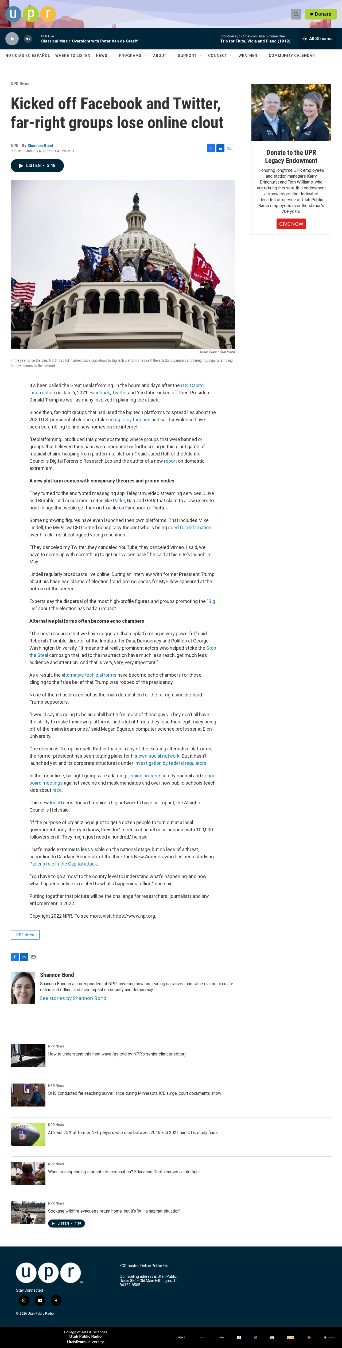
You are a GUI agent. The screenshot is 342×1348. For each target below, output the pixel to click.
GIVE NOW (291, 224)
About (159, 55)
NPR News (20, 83)
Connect (217, 55)
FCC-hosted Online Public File (144, 1266)
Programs (130, 55)
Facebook (100, 392)
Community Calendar (292, 55)
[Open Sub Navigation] (111, 55)
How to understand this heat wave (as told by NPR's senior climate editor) (117, 1054)
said (160, 554)
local (55, 802)
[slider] (36, 38)
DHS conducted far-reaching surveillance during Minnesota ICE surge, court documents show (134, 1093)
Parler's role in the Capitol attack (63, 864)
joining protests (145, 775)
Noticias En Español (27, 55)
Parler (119, 500)
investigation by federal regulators (170, 763)
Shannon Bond (40, 145)
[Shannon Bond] (23, 988)
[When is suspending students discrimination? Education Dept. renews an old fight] (28, 1173)
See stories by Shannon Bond (73, 998)
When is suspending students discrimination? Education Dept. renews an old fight (124, 1171)
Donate (323, 14)
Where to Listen (73, 55)
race (57, 790)
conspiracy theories (129, 419)
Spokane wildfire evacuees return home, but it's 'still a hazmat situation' (114, 1211)
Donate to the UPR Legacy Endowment (291, 157)
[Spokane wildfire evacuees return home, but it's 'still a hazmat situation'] (28, 1212)
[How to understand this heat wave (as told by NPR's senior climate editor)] (28, 1055)
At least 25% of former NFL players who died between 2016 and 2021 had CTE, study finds (133, 1132)
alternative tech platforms (89, 675)
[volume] (28, 39)
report (170, 461)
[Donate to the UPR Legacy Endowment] (291, 112)
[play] (12, 39)
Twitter (119, 392)
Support (187, 55)
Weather (248, 55)
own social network (159, 756)
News (101, 55)
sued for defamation (189, 527)
